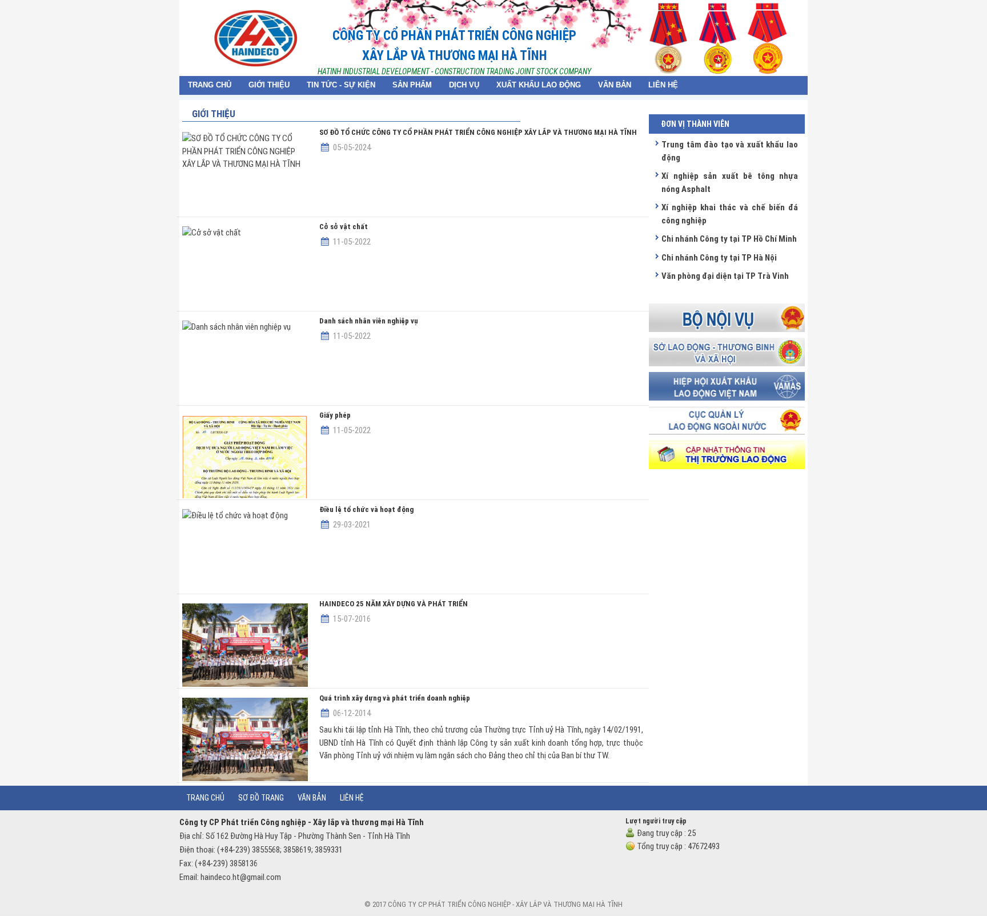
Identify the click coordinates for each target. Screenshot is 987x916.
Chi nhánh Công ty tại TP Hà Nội (719, 258)
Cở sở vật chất (343, 226)
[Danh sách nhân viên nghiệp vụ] (245, 362)
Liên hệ (352, 797)
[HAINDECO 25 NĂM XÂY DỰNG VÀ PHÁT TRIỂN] (245, 645)
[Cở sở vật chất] (245, 268)
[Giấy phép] (245, 456)
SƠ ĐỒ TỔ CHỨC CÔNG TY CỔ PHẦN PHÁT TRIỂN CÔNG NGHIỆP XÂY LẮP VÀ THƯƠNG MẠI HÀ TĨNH (478, 132)
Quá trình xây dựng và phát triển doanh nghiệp (394, 698)
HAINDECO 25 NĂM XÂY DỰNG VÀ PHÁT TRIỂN (393, 603)
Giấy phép (335, 415)
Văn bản (312, 797)
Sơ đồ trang (261, 797)
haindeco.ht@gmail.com (240, 877)
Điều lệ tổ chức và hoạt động (366, 509)
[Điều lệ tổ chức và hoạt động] (245, 551)
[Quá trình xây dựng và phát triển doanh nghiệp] (245, 739)
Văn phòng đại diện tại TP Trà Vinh (725, 276)
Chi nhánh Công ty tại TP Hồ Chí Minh (729, 239)
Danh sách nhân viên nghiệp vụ (368, 321)
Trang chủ (205, 797)
